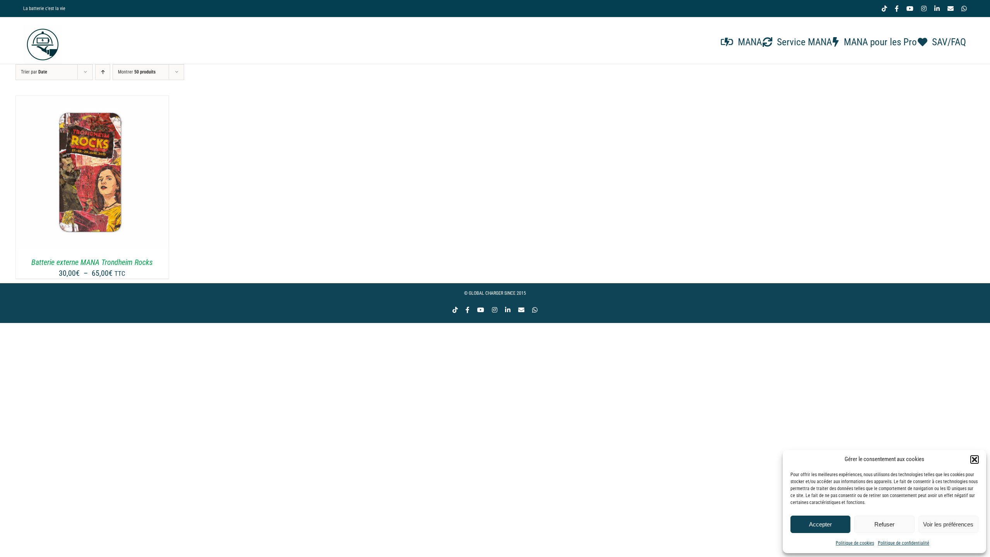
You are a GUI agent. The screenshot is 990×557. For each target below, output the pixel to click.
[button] (974, 459)
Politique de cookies (855, 543)
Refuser (884, 524)
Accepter (820, 524)
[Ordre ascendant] (102, 72)
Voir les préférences (948, 524)
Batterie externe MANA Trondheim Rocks (92, 262)
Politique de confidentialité (903, 543)
